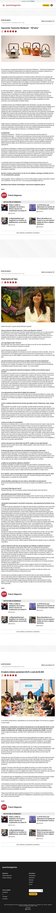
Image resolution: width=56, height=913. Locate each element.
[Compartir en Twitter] (10, 31)
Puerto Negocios (15, 195)
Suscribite (46, 5)
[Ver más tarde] (2, 31)
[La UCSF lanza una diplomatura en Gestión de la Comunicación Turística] (32, 207)
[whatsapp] (5, 31)
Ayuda (36, 905)
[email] (13, 31)
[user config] (51, 5)
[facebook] (8, 31)
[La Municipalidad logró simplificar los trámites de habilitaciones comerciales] (4, 220)
